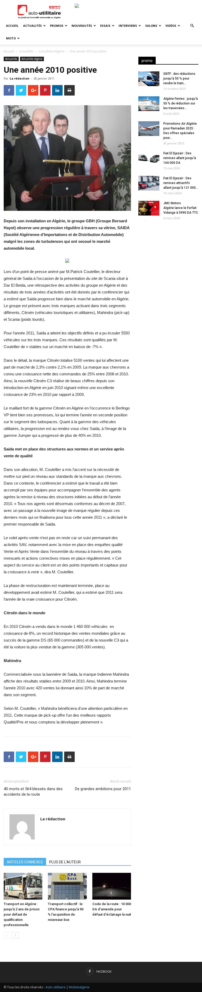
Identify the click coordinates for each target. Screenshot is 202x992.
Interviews (128, 26)
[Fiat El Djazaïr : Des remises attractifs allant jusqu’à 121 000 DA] (148, 183)
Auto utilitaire (55, 987)
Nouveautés (82, 26)
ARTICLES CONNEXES (25, 862)
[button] (192, 25)
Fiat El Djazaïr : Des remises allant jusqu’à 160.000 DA (179, 158)
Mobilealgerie (79, 987)
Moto (11, 38)
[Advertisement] (168, 258)
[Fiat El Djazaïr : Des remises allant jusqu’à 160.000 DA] (148, 158)
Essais (105, 26)
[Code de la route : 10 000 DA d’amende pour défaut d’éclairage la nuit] (111, 886)
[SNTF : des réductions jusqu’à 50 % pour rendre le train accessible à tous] (148, 78)
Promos (56, 26)
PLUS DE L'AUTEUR (65, 862)
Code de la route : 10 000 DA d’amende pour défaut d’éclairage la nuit (111, 909)
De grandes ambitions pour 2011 (103, 788)
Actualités (32, 26)
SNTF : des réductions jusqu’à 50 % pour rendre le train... (179, 78)
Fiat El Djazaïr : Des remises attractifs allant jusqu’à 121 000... (180, 183)
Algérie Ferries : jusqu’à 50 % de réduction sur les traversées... (180, 103)
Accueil (12, 26)
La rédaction (19, 78)
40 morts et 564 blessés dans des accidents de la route (33, 791)
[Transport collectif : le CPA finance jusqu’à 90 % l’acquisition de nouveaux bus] (67, 886)
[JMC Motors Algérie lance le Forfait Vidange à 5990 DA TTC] (148, 208)
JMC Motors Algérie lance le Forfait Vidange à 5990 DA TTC (180, 207)
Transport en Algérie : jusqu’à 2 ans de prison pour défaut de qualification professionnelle (21, 914)
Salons (151, 26)
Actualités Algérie (51, 51)
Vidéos (170, 26)
